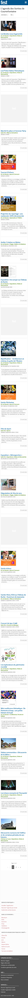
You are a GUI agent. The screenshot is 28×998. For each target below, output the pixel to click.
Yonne (3, 949)
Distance (4, 15)
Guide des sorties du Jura (8, 910)
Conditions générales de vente (8, 967)
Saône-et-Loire (5, 946)
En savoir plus (24, 51)
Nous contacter (5, 979)
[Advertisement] (14, 108)
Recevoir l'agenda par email (9, 908)
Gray (2, 924)
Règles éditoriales (5, 963)
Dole (2, 919)
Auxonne (3, 921)
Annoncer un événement (7, 975)
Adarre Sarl (6, 995)
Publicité (3, 992)
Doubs (3, 938)
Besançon (4, 917)
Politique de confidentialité (8, 965)
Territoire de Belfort (7, 951)
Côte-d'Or (4, 935)
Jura (2, 940)
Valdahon (4, 926)
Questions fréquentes (6, 977)
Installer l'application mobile (8, 990)
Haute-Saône (5, 944)
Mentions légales (5, 960)
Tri (12, 15)
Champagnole (5, 928)
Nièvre (3, 942)
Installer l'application (7, 905)
